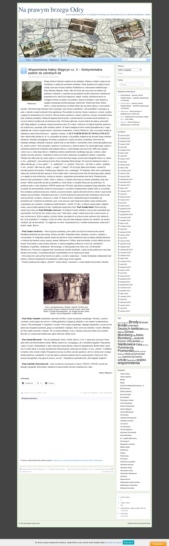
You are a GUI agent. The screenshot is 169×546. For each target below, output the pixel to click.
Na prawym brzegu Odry (51, 9)
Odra (139, 344)
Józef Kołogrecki (126, 429)
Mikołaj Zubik (125, 447)
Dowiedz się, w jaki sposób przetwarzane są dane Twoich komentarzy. (78, 460)
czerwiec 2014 (125, 296)
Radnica (121, 354)
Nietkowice (45, 77)
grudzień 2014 (125, 279)
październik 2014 (126, 285)
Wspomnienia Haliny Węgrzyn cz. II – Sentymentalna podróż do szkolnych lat (65, 71)
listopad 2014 (125, 282)
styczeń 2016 (125, 241)
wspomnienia (108, 393)
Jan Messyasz (125, 427)
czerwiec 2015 (125, 261)
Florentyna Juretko (127, 400)
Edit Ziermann (125, 388)
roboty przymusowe (134, 354)
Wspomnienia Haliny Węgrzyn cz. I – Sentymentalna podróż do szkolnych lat (42, 470)
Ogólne (123, 453)
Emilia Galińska (126, 391)
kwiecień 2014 (125, 302)
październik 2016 (126, 214)
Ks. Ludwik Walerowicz (128, 438)
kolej (132, 338)
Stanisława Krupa (126, 471)
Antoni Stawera (125, 377)
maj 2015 (123, 264)
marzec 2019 (125, 159)
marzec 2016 (125, 235)
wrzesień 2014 (125, 288)
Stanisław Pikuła (126, 468)
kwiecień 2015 (125, 267)
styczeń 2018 (125, 176)
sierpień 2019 (125, 150)
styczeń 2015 (125, 276)
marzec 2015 (125, 270)
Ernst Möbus (124, 397)
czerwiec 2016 (125, 226)
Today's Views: (126, 503)
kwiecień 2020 (125, 141)
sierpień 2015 (125, 255)
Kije (134, 335)
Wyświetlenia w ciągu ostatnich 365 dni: (133, 508)
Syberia (126, 356)
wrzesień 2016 (125, 217)
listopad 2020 (125, 138)
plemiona (145, 345)
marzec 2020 (125, 144)
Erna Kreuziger (125, 394)
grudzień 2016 (125, 209)
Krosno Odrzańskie (129, 341)
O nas (28, 60)
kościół (139, 338)
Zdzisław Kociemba (127, 488)
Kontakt (64, 60)
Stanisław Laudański (127, 462)
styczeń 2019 (125, 165)
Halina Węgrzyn (36, 77)
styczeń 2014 (125, 311)
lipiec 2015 (124, 258)
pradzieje (143, 351)
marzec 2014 (125, 305)
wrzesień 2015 (125, 253)
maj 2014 (123, 299)
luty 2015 (123, 273)
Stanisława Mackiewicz (128, 473)
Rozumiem (128, 542)
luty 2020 (123, 147)
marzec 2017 (125, 200)
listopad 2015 (125, 247)
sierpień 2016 (125, 220)
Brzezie (143, 322)
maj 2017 (123, 194)
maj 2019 (123, 156)
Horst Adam (124, 415)
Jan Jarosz (124, 424)
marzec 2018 (125, 173)
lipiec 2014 (124, 294)
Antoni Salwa (125, 374)
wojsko (141, 360)
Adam (39, 393)
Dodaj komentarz (105, 77)
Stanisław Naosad (126, 465)
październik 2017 (126, 179)
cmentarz (133, 325)
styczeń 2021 (125, 135)
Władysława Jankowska (128, 485)
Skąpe (120, 357)
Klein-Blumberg (131, 336)
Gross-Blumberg (126, 333)
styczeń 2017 (125, 206)
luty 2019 (123, 162)
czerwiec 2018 (125, 171)
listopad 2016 (125, 212)
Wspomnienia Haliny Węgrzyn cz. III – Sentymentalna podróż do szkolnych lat (90, 470)
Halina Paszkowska (127, 406)
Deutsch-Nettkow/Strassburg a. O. (132, 386)
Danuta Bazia (125, 95)
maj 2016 (123, 229)
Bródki (122, 325)
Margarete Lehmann (127, 444)
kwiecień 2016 (125, 232)
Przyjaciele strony (40, 60)
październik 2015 (126, 250)
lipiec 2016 (124, 223)
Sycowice (136, 356)
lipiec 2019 (124, 153)
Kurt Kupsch (124, 441)
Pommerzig (125, 347)
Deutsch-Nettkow (130, 328)
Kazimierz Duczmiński (128, 432)
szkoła (101, 393)
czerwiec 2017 (125, 191)
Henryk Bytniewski (126, 412)
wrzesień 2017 (125, 182)
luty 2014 (123, 308)
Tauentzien (131, 360)
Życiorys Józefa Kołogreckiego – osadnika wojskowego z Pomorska (135, 97)
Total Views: (125, 513)
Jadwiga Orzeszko (126, 421)
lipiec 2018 (124, 168)
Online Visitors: (126, 497)
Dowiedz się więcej (113, 542)
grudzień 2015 (125, 244)
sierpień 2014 (125, 291)
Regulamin (54, 60)
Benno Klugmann (123, 323)
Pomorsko (126, 351)
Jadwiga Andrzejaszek (128, 418)
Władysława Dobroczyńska (130, 482)
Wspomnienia (54, 77)
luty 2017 (123, 203)
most (142, 341)
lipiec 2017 (124, 188)
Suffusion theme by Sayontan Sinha (139, 523)
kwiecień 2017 (125, 197)
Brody (134, 322)
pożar (137, 351)
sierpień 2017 (125, 185)
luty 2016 (123, 238)
